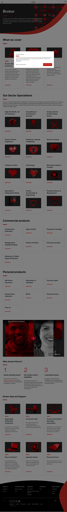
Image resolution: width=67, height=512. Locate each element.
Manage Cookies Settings (21, 64)
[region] (34, 59)
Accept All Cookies (47, 64)
